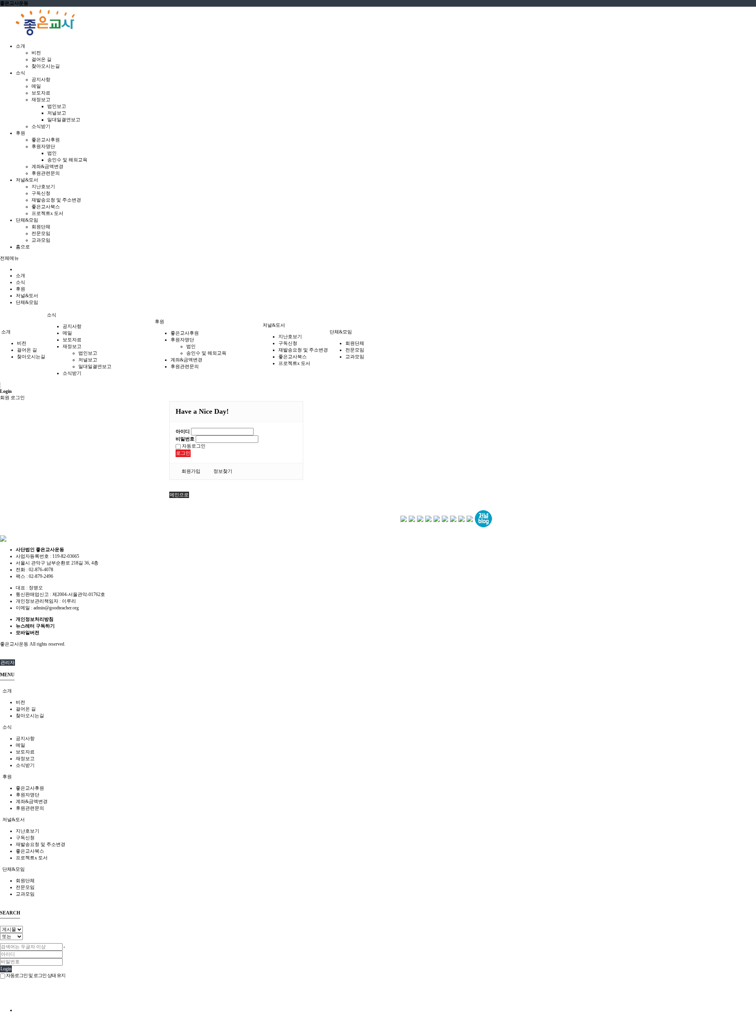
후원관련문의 (46, 173)
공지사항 (41, 79)
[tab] (378, 691)
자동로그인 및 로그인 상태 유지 (35, 975)
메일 (36, 86)
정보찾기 (222, 471)
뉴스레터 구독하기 (35, 626)
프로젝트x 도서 (47, 213)
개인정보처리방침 (35, 619)
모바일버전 (27, 632)
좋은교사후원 (46, 140)
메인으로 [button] (179, 495)
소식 (20, 282)
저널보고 (56, 113)
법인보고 (56, 106)
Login (5, 969)
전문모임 (41, 233)
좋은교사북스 (46, 206)
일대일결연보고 (63, 119)
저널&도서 (27, 295)
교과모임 (41, 240)
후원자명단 (43, 146)
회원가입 (191, 471)
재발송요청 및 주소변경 (56, 200)
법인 (52, 153)
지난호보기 (43, 186)
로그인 (183, 453)
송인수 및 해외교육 (67, 160)
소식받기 (41, 126)
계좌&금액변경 (47, 166)
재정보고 (41, 99)
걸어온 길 (42, 59)
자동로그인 (193, 446)
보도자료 (41, 93)
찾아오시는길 (46, 66)
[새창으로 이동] (403, 518)
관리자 (7, 662)
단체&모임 (27, 302)
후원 (20, 289)
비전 (36, 53)
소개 (20, 275)
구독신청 (41, 193)
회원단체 (41, 227)
